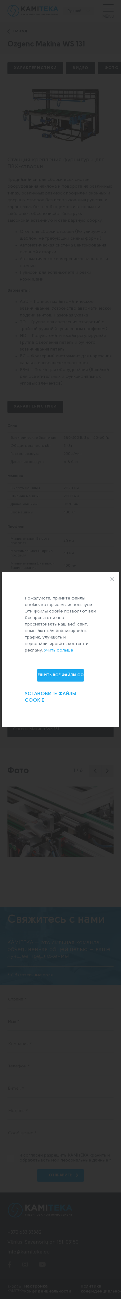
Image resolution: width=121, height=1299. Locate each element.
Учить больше (58, 650)
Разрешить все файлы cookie (60, 675)
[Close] (112, 579)
